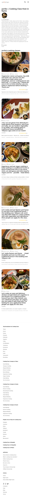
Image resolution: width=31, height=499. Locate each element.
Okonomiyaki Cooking (8, 390)
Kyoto (4, 331)
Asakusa (5, 424)
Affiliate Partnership (7, 469)
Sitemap (5, 492)
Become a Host (6, 463)
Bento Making (6, 372)
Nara (4, 351)
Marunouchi (5, 438)
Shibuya (5, 428)
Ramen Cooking (6, 370)
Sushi (4, 475)
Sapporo (5, 339)
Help (4, 488)
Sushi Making (6, 364)
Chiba (4, 341)
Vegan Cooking (6, 376)
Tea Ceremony (6, 380)
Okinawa (5, 349)
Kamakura (5, 347)
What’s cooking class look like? (10, 457)
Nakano (5, 434)
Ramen (4, 74)
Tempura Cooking (7, 366)
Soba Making (6, 378)
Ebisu (4, 426)
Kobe (4, 353)
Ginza (4, 436)
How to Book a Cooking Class (9, 455)
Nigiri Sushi (5, 477)
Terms (4, 494)
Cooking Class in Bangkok (9, 442)
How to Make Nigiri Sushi (8, 479)
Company (5, 486)
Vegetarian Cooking (7, 374)
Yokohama (5, 345)
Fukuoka (5, 335)
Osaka (4, 333)
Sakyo (12, 74)
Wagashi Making (6, 368)
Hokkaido (5, 337)
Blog (4, 490)
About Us (5, 465)
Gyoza (8, 74)
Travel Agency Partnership (9, 467)
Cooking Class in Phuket (8, 447)
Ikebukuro (5, 430)
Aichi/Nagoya (6, 343)
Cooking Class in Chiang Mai (9, 445)
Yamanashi (5, 355)
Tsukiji (4, 432)
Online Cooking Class (8, 459)
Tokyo (4, 329)
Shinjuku (5, 422)
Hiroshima (5, 357)
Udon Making (6, 394)
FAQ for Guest (6, 461)
